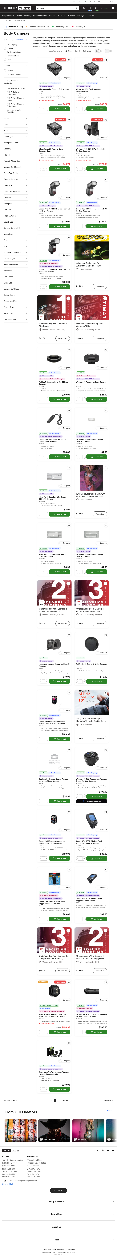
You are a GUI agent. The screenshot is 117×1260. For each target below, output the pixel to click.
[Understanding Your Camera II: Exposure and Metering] (54, 593)
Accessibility (71, 1249)
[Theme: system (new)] (95, 8)
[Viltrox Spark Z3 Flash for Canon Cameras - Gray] (91, 68)
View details (100, 286)
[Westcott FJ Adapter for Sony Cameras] (91, 358)
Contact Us (58, 1190)
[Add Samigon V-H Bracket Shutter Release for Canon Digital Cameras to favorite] (69, 750)
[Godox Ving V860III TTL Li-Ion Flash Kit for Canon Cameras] (54, 246)
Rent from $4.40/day (94, 801)
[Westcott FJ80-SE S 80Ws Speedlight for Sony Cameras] (91, 128)
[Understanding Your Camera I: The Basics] (54, 307)
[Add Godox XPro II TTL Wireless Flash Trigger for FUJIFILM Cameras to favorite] (106, 812)
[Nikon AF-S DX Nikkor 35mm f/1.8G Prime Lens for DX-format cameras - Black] (54, 991)
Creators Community (80, 2)
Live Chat (9, 1184)
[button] (113, 8)
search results (19, 21)
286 (66, 1100)
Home (8, 21)
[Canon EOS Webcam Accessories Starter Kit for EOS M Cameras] (54, 820)
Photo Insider (102, 2)
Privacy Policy (60, 1249)
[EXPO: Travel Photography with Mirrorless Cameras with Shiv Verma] (91, 478)
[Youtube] (113, 1150)
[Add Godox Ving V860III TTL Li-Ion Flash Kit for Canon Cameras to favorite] (69, 237)
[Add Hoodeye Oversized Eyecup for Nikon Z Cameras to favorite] (69, 635)
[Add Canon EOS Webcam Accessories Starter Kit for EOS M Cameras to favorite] (69, 812)
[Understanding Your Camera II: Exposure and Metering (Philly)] (91, 940)
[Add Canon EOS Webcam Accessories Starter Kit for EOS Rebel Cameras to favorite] (69, 692)
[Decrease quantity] (40, 109)
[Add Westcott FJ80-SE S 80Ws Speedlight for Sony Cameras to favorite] (106, 120)
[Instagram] (102, 1150)
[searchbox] (57, 8)
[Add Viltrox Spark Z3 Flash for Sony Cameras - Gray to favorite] (69, 120)
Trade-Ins (90, 15)
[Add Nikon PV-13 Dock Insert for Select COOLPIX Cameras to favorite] (69, 525)
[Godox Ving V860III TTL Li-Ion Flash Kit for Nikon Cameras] (54, 188)
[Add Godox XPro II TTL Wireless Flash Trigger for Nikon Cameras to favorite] (106, 869)
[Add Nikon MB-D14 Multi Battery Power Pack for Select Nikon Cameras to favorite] (106, 982)
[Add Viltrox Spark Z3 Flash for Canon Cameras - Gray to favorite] (106, 60)
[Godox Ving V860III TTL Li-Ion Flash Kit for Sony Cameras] (91, 188)
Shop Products (8, 15)
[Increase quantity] (46, 109)
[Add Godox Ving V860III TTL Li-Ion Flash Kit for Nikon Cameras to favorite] (69, 180)
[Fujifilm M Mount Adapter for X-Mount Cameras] (54, 358)
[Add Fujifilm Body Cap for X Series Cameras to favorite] (106, 635)
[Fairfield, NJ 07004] (84, 8)
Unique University (23, 15)
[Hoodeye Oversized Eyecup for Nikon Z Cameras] (54, 643)
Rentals (52, 15)
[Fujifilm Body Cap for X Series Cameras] (91, 643)
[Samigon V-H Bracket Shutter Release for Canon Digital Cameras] (54, 758)
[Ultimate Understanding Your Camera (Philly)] (91, 307)
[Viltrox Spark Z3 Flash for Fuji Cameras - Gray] (54, 68)
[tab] (14, 26)
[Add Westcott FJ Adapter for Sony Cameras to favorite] (106, 350)
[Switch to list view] (101, 51)
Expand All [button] (19, 39)
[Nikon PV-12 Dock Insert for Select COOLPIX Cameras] (91, 534)
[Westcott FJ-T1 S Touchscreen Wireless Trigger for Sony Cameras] (91, 758)
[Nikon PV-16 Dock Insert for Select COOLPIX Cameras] (91, 419)
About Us (92, 2)
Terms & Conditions (48, 1249)
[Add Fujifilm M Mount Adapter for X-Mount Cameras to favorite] (69, 350)
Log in (106, 8)
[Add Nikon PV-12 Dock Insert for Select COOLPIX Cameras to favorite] (106, 525)
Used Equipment (40, 15)
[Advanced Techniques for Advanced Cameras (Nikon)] (91, 247)
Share (70, 51)
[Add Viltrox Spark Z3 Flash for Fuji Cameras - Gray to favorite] (69, 60)
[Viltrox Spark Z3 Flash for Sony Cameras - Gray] (54, 128)
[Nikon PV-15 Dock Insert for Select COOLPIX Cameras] (54, 476)
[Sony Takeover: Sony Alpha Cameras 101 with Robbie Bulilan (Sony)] (91, 702)
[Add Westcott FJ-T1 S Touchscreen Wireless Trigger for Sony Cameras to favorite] (106, 750)
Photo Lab (62, 15)
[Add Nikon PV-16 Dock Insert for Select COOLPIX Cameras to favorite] (106, 410)
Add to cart (61, 109)
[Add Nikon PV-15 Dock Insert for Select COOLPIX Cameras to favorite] (69, 468)
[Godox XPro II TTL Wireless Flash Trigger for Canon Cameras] (54, 878)
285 (63, 1100)
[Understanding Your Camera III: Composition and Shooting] (91, 593)
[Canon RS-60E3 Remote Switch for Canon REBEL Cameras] (54, 419)
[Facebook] (108, 1150)
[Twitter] (97, 1150)
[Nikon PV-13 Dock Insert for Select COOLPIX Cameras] (54, 534)
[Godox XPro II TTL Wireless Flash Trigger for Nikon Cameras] (91, 878)
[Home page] (17, 8)
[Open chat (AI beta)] (89, 8)
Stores (112, 2)
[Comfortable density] (107, 51)
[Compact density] (111, 51)
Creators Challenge (76, 15)
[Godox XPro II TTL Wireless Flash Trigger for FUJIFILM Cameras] (91, 820)
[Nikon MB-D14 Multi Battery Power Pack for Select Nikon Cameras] (91, 991)
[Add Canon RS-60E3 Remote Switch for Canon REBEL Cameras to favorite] (69, 410)
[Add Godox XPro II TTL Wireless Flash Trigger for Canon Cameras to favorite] (69, 869)
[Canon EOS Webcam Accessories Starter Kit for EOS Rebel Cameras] (54, 701)
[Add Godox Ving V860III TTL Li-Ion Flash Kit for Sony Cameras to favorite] (106, 180)
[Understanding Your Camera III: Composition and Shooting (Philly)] (54, 940)
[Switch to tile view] (97, 51)
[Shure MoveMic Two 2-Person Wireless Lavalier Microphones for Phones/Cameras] (54, 1051)
